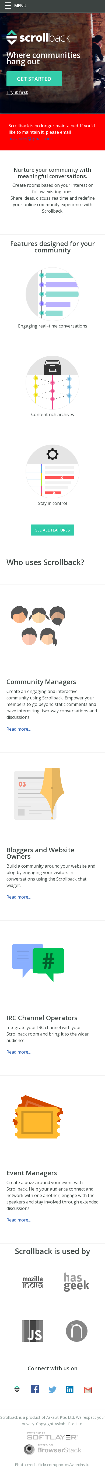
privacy (28, 1423)
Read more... (18, 729)
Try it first (17, 92)
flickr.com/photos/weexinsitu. (64, 1464)
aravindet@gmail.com (30, 139)
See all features (52, 530)
